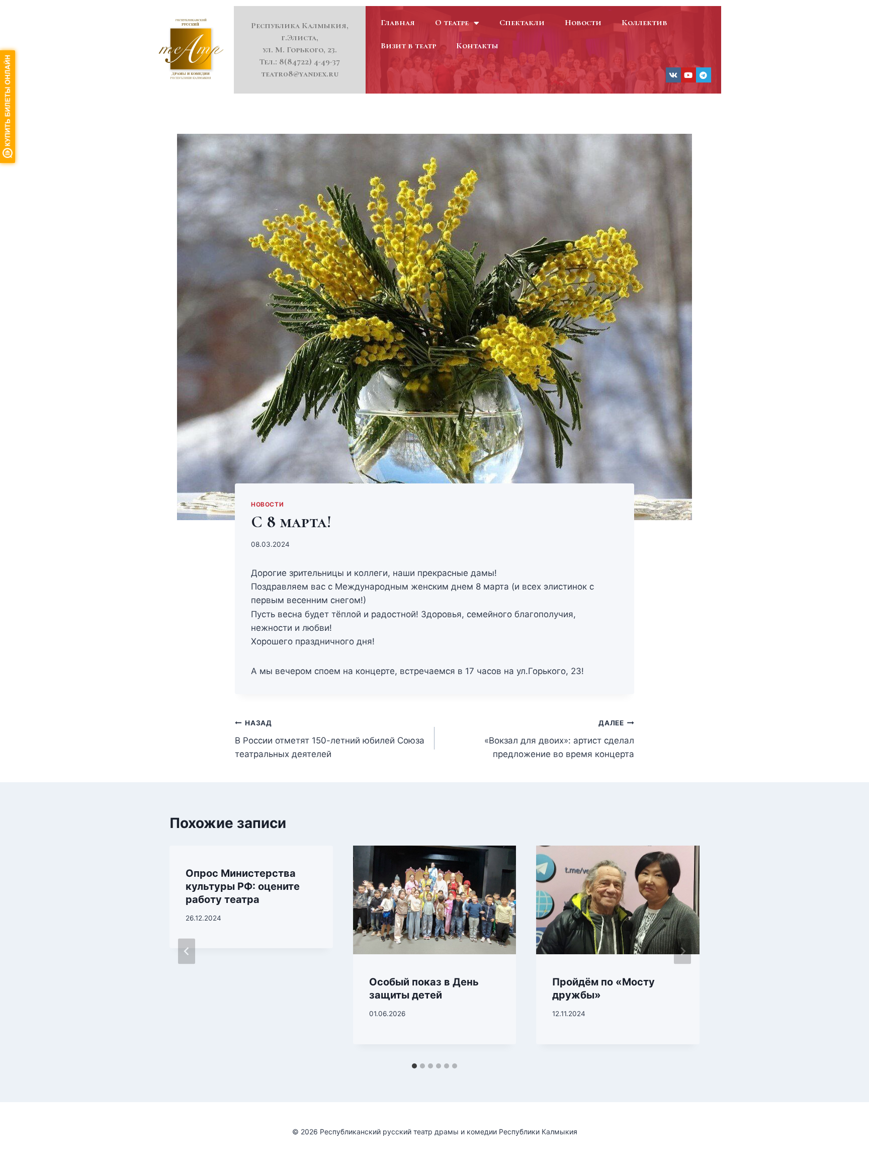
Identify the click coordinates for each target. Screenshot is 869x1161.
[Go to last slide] (186, 951)
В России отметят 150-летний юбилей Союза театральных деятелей (329, 739)
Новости (583, 22)
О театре (452, 22)
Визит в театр (408, 45)
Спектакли (522, 22)
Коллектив (644, 22)
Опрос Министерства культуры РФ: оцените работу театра (243, 886)
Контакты (477, 45)
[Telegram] (703, 74)
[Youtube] (688, 74)
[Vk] (673, 74)
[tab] (414, 1065)
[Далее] (682, 951)
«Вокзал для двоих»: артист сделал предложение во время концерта (559, 739)
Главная (398, 22)
